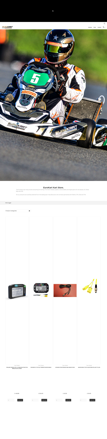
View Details (17, 365)
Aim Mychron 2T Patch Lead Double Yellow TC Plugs (89, 367)
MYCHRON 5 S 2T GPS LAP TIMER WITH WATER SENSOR (41, 367)
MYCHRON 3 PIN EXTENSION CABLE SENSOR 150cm (65, 367)
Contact (99, 27)
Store (95, 27)
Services (90, 27)
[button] (104, 27)
